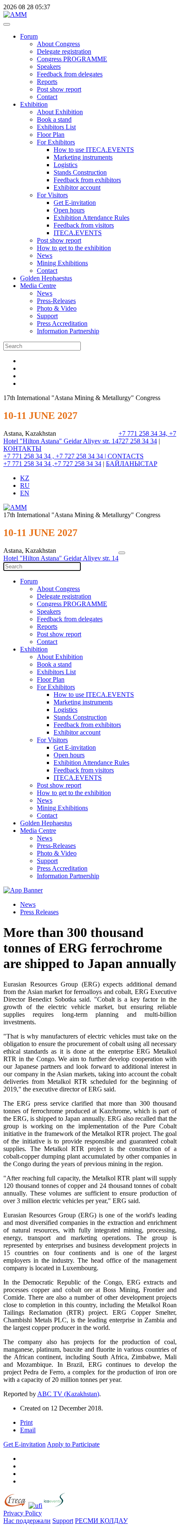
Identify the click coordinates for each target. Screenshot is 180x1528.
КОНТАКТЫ (22, 448)
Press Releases (39, 912)
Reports (47, 81)
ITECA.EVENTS (78, 232)
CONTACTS (126, 456)
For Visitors (52, 195)
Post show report (59, 89)
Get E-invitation (75, 202)
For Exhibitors (56, 142)
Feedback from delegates (70, 74)
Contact (47, 96)
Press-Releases (56, 300)
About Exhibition (60, 111)
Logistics (65, 164)
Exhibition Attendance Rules (91, 217)
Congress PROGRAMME (72, 59)
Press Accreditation (62, 323)
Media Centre (38, 285)
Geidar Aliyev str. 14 (91, 441)
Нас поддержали (27, 1520)
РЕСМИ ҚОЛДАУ (101, 1520)
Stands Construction (80, 172)
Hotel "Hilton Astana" (33, 441)
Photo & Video (57, 308)
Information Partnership (68, 331)
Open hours (69, 210)
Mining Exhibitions (62, 263)
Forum (29, 36)
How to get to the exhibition (74, 247)
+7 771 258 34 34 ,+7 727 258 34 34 (52, 463)
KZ (24, 477)
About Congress (58, 43)
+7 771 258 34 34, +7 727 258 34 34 (147, 437)
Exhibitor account (77, 187)
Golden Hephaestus (46, 278)
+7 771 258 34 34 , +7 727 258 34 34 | (55, 456)
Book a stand (54, 119)
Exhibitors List (56, 127)
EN (24, 493)
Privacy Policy (22, 1513)
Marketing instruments (83, 157)
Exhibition (34, 104)
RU (25, 485)
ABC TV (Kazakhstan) (68, 1393)
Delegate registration (64, 51)
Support (47, 315)
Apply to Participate (73, 1444)
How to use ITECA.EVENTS (94, 149)
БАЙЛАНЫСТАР (131, 463)
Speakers (49, 66)
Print (26, 1422)
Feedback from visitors (84, 225)
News (44, 255)
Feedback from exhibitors (87, 179)
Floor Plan (50, 134)
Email (28, 1430)
